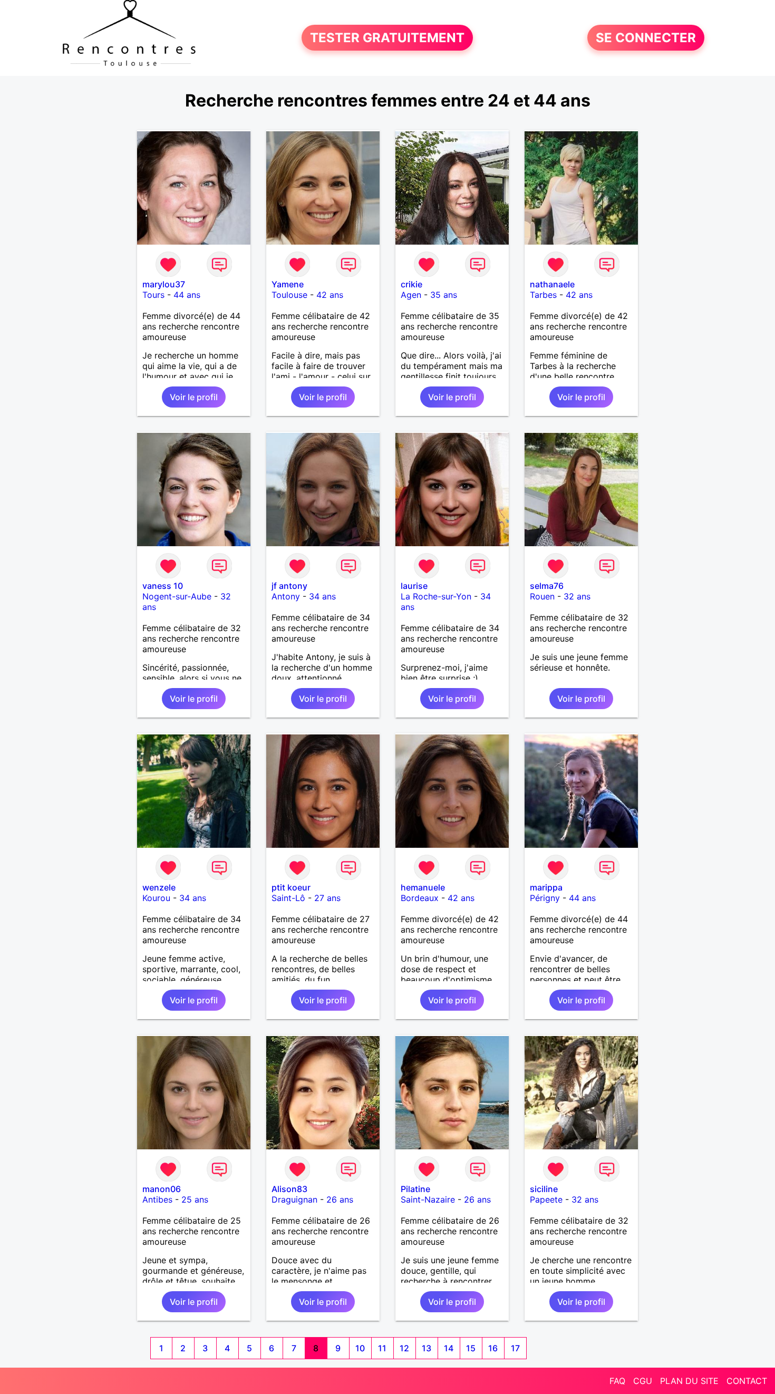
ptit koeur (291, 887)
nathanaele (552, 284)
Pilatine (415, 1189)
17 (515, 1348)
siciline (544, 1189)
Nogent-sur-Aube (176, 596)
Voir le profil (194, 397)
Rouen (542, 596)
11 (382, 1348)
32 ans (577, 596)
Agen (411, 294)
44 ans (186, 294)
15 (471, 1348)
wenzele (159, 887)
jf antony (289, 585)
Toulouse (289, 294)
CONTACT (746, 1381)
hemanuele (423, 887)
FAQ (617, 1381)
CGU (642, 1381)
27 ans (327, 898)
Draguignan (294, 1199)
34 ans (322, 596)
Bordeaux (420, 898)
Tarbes (543, 294)
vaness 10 (162, 585)
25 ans (194, 1199)
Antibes (157, 1199)
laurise (414, 585)
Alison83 (289, 1189)
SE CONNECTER (646, 37)
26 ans (339, 1199)
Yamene (288, 284)
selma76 (547, 585)
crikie (411, 284)
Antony (286, 596)
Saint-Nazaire (428, 1199)
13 (426, 1348)
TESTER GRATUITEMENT (387, 37)
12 (404, 1348)
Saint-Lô (288, 898)
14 (448, 1348)
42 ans (329, 294)
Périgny (545, 898)
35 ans (443, 294)
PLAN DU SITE (689, 1381)
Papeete (546, 1199)
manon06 (161, 1189)
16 (493, 1348)
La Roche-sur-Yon (436, 596)
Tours (153, 294)
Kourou (156, 898)
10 (360, 1348)
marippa (546, 887)
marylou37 (163, 284)
